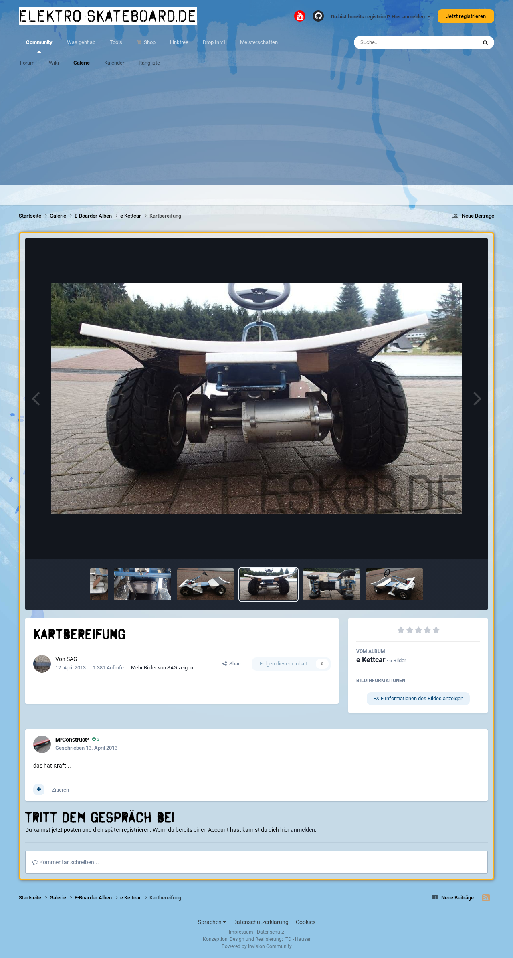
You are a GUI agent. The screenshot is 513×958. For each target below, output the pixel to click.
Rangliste (149, 63)
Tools (116, 42)
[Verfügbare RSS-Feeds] (486, 897)
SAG (72, 659)
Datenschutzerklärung (261, 922)
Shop (149, 42)
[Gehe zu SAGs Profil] (42, 664)
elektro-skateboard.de (108, 16)
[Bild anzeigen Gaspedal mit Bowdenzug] (99, 584)
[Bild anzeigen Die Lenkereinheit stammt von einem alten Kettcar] (205, 584)
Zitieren (60, 790)
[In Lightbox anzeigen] (256, 398)
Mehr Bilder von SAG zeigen (162, 668)
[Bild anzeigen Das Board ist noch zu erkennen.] (331, 584)
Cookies (305, 922)
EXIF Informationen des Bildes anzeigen (418, 698)
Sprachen (210, 922)
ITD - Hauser (297, 939)
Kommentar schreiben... (68, 862)
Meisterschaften (259, 42)
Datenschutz (270, 932)
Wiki (54, 63)
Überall (458, 42)
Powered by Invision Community (257, 946)
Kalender (114, 63)
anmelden (303, 830)
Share (234, 664)
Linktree (179, 42)
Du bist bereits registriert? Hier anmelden (379, 17)
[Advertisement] (256, 129)
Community (39, 42)
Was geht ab (81, 42)
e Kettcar (371, 659)
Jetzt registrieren (466, 16)
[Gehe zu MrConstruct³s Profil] (42, 744)
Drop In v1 (214, 42)
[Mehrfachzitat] (38, 789)
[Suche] (485, 42)
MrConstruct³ (72, 739)
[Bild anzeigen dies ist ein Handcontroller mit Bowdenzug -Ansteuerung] (142, 584)
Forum (27, 63)
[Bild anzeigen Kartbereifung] (268, 584)
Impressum (241, 932)
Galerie (81, 63)
